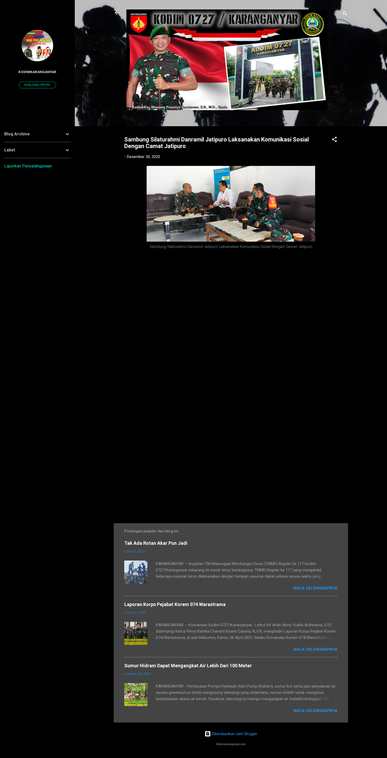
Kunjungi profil (37, 85)
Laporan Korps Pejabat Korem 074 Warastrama (175, 604)
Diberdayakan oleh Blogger (234, 733)
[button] (334, 140)
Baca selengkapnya (316, 588)
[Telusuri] (345, 14)
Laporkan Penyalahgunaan (28, 166)
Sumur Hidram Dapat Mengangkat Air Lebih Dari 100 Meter (188, 665)
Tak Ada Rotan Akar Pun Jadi (155, 543)
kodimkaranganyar (37, 72)
